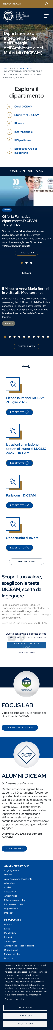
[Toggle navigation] (46, 16)
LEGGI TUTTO (28, 253)
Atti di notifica (10, 895)
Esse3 (7, 928)
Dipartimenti (26, 68)
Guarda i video (14, 848)
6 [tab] (29, 337)
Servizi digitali (10, 941)
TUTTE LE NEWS (26, 346)
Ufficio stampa (11, 950)
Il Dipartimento (23, 140)
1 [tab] (22, 263)
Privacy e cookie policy (14, 999)
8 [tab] (38, 337)
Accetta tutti (25, 1024)
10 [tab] (48, 337)
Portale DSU (10, 933)
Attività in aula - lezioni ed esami (19, 945)
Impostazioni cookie (13, 904)
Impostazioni (25, 1007)
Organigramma (11, 870)
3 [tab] (31, 263)
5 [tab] (24, 337)
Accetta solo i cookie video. (26, 645)
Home (4, 68)
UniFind (8, 874)
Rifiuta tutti (25, 1015)
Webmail (8, 924)
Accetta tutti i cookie (26, 652)
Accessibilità (10, 891)
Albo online (9, 883)
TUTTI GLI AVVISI (26, 561)
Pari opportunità (12, 954)
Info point (8, 912)
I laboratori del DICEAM (20, 727)
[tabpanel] (26, 217)
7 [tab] (34, 337)
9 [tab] (43, 337)
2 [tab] (26, 263)
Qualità (7, 887)
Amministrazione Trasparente (18, 879)
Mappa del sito (11, 908)
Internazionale (23, 132)
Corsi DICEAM (23, 106)
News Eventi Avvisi (12, 3)
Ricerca (19, 123)
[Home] (16, 16)
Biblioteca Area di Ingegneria (25, 151)
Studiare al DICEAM (26, 115)
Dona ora (8, 958)
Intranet (8, 937)
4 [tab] (19, 337)
